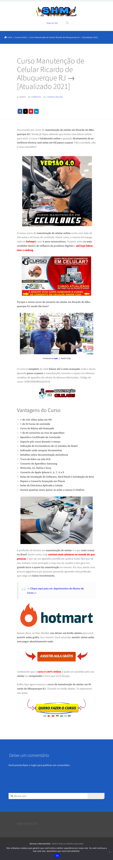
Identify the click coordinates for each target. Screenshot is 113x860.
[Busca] (64, 19)
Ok (57, 855)
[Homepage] (56, 11)
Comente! (36, 97)
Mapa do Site (52, 23)
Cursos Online (55, 97)
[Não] (109, 852)
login (34, 765)
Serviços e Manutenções (40, 843)
